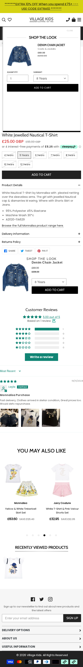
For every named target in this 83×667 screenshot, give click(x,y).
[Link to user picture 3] (51, 418)
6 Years (39, 155)
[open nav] (78, 20)
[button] (23, 329)
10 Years (9, 164)
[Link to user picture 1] (9, 418)
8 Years (70, 155)
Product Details (12, 185)
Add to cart (55, 290)
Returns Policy (11, 242)
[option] (13, 568)
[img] (8, 381)
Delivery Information (15, 234)
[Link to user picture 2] (30, 418)
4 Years (9, 155)
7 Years (55, 155)
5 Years (24, 155)
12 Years (25, 164)
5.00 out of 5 (51, 317)
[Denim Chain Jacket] (15, 278)
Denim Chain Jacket (47, 262)
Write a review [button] (41, 357)
